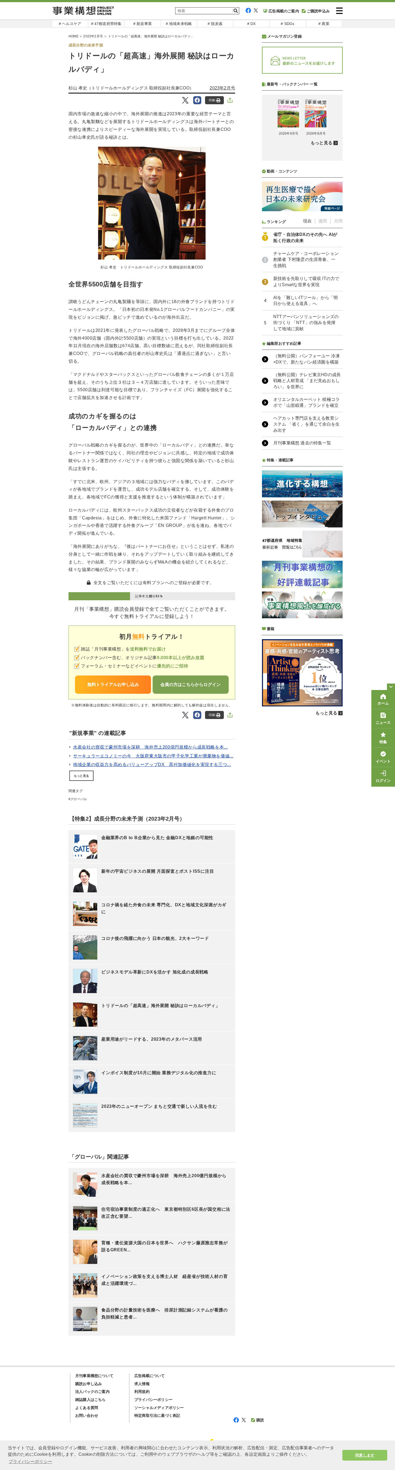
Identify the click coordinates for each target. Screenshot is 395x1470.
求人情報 (142, 1384)
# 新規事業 (142, 23)
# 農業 (323, 23)
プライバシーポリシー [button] (30, 1461)
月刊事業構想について (94, 1376)
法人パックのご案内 (92, 1391)
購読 (260, 1420)
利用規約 (142, 1391)
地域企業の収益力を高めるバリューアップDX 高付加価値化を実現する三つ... (152, 764)
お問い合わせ (86, 1415)
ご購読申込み (318, 11)
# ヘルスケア (70, 23)
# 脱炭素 (215, 23)
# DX (251, 23)
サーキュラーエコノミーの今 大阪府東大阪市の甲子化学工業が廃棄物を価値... (153, 756)
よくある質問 (86, 1408)
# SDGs (287, 23)
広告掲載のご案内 (283, 11)
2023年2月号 (93, 36)
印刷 (212, 100)
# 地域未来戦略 (179, 23)
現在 (307, 221)
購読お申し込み (88, 1384)
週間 (322, 221)
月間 (338, 221)
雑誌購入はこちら (90, 1399)
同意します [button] (364, 1455)
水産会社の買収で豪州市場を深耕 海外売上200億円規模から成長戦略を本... (150, 747)
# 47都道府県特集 (106, 23)
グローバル (78, 799)
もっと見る (81, 775)
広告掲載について (149, 1376)
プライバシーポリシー (153, 1399)
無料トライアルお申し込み (113, 684)
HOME (73, 36)
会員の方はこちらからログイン (190, 684)
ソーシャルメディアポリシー (159, 1408)
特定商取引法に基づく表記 (157, 1415)
